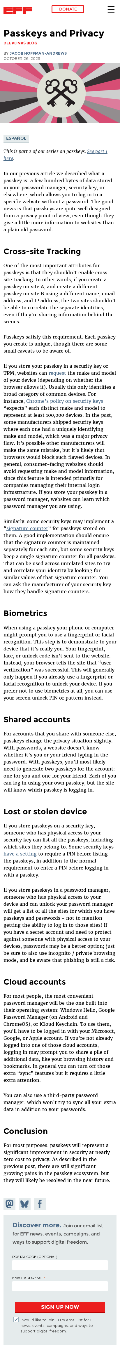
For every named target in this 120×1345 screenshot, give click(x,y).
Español (16, 138)
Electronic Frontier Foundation (19, 10)
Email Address (26, 1277)
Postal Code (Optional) (34, 1256)
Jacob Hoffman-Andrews (38, 53)
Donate (68, 9)
